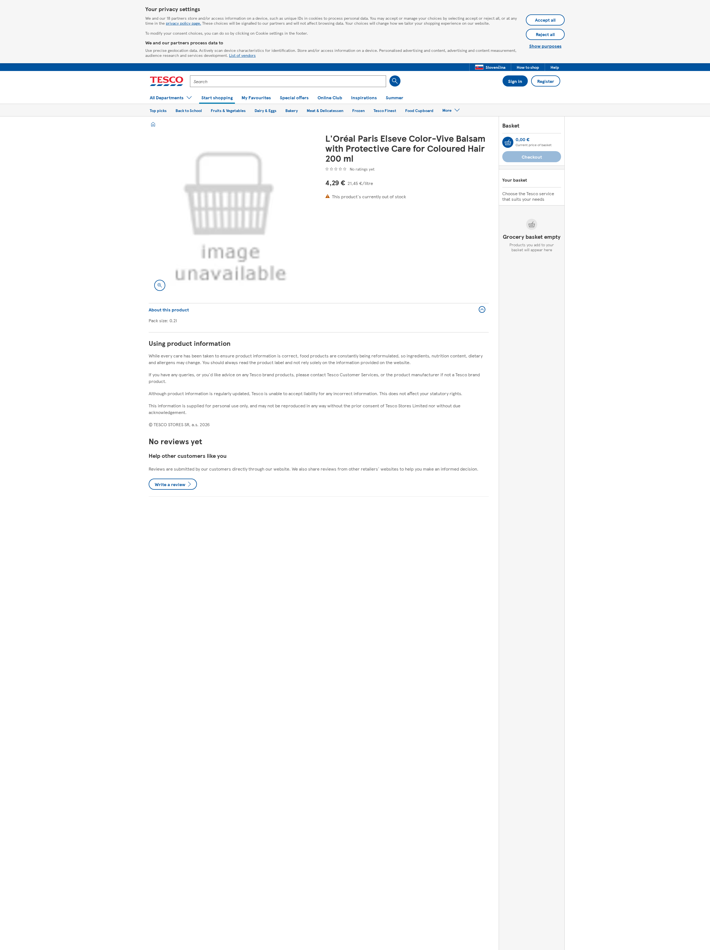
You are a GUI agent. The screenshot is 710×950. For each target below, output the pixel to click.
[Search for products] (394, 81)
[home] (153, 124)
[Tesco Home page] (166, 81)
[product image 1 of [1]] (230, 214)
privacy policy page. (183, 23)
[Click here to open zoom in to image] (159, 285)
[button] (490, 67)
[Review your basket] (507, 142)
